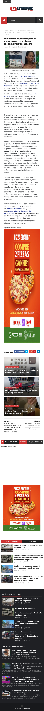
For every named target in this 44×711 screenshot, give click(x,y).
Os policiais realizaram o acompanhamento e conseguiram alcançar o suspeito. (21, 371)
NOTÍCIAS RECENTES (11, 542)
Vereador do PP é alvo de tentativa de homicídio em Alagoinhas (25, 692)
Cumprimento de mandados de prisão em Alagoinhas (28, 546)
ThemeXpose (25, 708)
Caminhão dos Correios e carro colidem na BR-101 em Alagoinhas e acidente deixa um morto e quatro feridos (27, 666)
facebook (38, 442)
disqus (31, 442)
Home (6, 30)
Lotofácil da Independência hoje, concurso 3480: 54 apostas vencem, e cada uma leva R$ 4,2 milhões (25, 679)
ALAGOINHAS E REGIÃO (12, 367)
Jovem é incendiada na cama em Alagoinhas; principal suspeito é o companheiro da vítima (24, 652)
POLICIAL (11, 30)
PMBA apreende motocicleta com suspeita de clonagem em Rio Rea (21, 392)
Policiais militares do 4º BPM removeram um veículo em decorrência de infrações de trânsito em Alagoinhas (28, 557)
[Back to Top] (22, 706)
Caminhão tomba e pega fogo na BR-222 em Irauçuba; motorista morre (27, 567)
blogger (23, 442)
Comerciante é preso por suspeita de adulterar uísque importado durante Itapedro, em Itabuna (18, 411)
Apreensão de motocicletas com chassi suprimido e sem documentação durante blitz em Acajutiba (28, 578)
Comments (33, 542)
